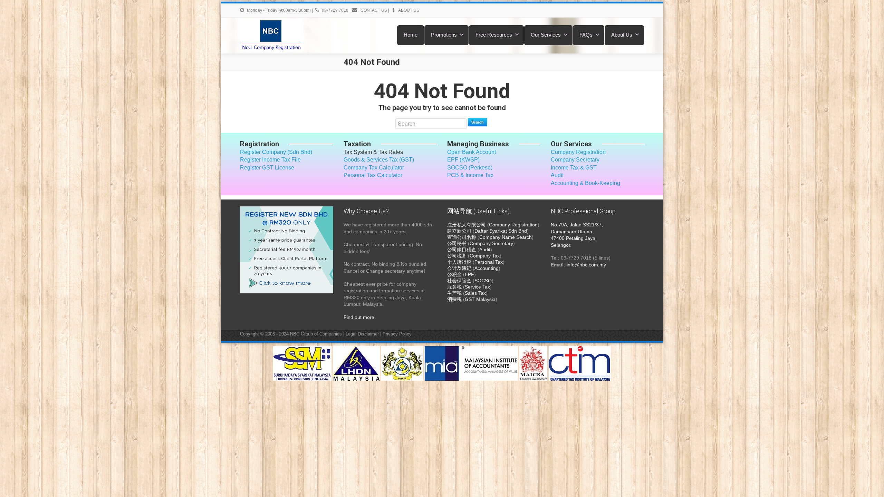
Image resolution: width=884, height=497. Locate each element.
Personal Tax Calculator (373, 175)
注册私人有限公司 (466, 224)
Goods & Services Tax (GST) (379, 160)
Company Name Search (505, 237)
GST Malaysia (480, 299)
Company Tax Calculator (374, 167)
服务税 (454, 287)
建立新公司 (459, 231)
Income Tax (565, 167)
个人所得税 (459, 262)
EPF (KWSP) (463, 160)
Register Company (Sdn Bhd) (276, 152)
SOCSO (483, 280)
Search (477, 122)
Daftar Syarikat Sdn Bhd (500, 231)
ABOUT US (408, 10)
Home (410, 35)
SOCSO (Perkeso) (469, 167)
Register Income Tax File (270, 160)
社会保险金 (459, 280)
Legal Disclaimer (362, 334)
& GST (588, 167)
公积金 (454, 274)
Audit (557, 175)
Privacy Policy (397, 334)
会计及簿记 (459, 268)
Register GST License (267, 167)
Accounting (486, 268)
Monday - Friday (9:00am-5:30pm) (279, 10)
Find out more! (360, 317)
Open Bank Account (471, 152)
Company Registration (578, 152)
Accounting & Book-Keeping (585, 183)
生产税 (454, 293)
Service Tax (477, 287)
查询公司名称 (461, 237)
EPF (469, 274)
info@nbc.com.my (586, 264)
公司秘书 (457, 243)
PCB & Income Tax (470, 175)
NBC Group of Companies (316, 334)
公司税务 (457, 256)
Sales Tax (475, 293)
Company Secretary (575, 160)
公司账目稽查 (461, 249)
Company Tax (485, 256)
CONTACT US (373, 10)
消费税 (454, 299)
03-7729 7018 (335, 10)
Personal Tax (488, 262)
